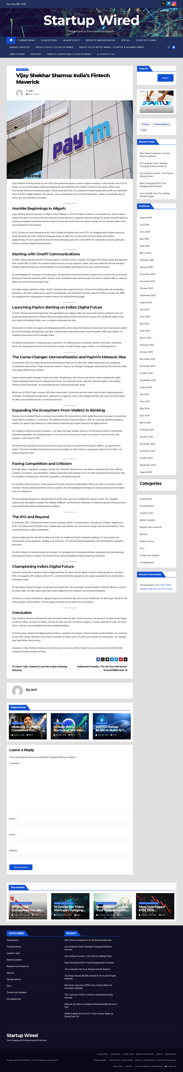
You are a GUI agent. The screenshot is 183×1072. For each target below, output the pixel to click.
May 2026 (144, 239)
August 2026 (146, 218)
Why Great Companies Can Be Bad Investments (26, 910)
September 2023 (148, 465)
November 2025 (147, 281)
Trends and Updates (150, 555)
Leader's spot (22, 69)
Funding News (26, 40)
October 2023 (146, 458)
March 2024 (145, 423)
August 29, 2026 (22, 915)
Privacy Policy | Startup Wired (54, 47)
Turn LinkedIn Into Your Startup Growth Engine (87, 969)
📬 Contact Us (106, 54)
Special (125, 40)
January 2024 (146, 437)
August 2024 (146, 387)
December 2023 (147, 444)
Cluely (143, 130)
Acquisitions (49, 40)
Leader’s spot (71, 40)
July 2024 (144, 394)
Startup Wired (92, 20)
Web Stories (17, 54)
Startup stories (146, 40)
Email (12, 834)
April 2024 (145, 415)
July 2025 (144, 309)
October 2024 (146, 373)
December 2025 (147, 274)
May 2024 (144, 408)
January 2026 (146, 267)
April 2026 (145, 246)
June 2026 (145, 232)
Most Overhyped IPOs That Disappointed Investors (89, 963)
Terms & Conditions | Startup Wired (69, 54)
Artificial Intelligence (161, 124)
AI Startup (145, 124)
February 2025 (147, 345)
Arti (31, 91)
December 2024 (147, 359)
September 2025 (148, 295)
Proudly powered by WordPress (19, 1060)
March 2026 (145, 253)
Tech (142, 548)
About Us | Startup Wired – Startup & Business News (111, 47)
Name (12, 819)
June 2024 (145, 401)
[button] (169, 47)
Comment (14, 763)
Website (13, 850)
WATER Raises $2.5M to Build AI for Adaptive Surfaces (111, 730)
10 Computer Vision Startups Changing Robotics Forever (69, 910)
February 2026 (147, 260)
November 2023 (147, 451)
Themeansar (53, 1060)
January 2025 (146, 352)
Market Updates (20, 47)
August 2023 (146, 472)
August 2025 (146, 302)
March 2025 (145, 338)
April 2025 (145, 331)
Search (143, 68)
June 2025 (145, 316)
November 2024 (147, 366)
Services (36, 54)
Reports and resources (100, 40)
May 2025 (144, 324)
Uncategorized (147, 562)
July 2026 (144, 225)
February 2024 (147, 430)
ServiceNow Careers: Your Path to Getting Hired (112, 910)
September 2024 (148, 380)
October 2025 (146, 288)
